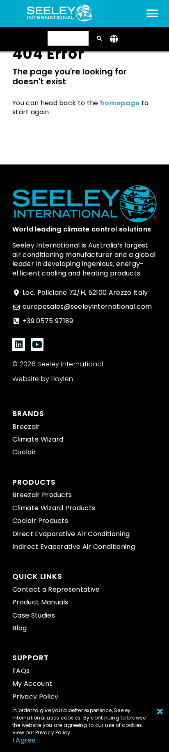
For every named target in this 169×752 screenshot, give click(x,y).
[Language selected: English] (68, 38)
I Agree (24, 740)
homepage (120, 103)
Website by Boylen (42, 379)
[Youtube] (37, 344)
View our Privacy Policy (41, 732)
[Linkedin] (18, 344)
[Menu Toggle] (152, 13)
